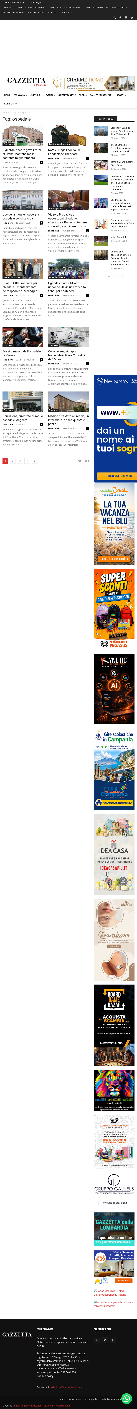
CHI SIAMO (7, 7)
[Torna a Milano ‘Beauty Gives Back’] (101, 165)
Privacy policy (91, 1399)
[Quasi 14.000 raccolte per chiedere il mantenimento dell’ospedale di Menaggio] (22, 269)
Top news (8, 144)
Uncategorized (56, 208)
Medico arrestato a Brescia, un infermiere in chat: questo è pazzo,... (68, 420)
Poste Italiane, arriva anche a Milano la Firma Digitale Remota (122, 223)
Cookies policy (45, 1376)
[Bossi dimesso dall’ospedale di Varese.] (22, 337)
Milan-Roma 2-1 (118, 237)
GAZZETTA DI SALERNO (13, 12)
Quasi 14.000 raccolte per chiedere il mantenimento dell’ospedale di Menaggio (19, 287)
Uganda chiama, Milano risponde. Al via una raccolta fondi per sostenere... (67, 287)
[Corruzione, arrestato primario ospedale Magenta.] (22, 401)
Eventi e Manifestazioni (59, 144)
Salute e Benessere (100, 95)
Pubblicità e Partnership (114, 1399)
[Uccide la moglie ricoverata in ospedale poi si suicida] (22, 200)
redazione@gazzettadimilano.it (67, 1387)
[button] (114, 17)
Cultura (35, 95)
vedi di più (113, 276)
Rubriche (9, 103)
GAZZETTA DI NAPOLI (116, 7)
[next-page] (35, 461)
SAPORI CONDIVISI (36, 12)
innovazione (20, 1405)
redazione (53, 158)
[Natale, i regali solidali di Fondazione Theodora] (68, 135)
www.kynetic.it (63, 1405)
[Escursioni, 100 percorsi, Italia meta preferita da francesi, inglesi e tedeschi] (101, 203)
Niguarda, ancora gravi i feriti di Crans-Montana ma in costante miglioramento (21, 154)
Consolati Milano (57, 277)
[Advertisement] (68, 47)
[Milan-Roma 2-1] (101, 241)
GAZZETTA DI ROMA (93, 7)
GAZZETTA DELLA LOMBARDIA (30, 7)
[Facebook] (120, 17)
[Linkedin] (132, 17)
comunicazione (35, 1405)
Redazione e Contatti (70, 1399)
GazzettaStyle (67, 95)
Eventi (49, 95)
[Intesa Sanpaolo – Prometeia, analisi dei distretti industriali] (101, 148)
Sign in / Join (36, 2)
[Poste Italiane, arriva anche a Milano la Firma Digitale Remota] (101, 224)
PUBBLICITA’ (67, 12)
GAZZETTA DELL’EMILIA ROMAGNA (64, 7)
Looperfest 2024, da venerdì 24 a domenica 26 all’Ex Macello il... (122, 131)
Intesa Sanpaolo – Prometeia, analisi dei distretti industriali (121, 148)
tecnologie (49, 1405)
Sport (120, 95)
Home (7, 95)
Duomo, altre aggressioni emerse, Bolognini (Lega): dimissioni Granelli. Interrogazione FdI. (121, 258)
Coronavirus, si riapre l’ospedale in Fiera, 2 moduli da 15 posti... (66, 355)
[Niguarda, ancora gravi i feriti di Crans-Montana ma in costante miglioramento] (22, 135)
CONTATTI (53, 12)
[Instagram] (126, 17)
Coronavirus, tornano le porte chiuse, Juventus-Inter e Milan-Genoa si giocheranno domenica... (122, 183)
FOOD (82, 95)
